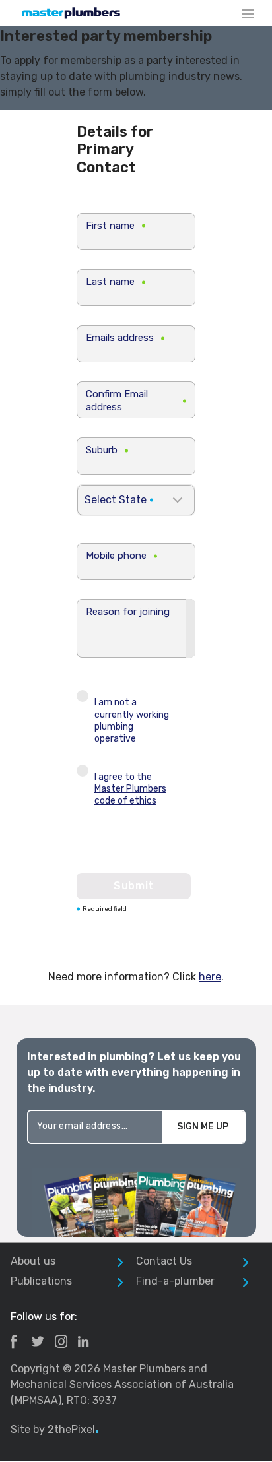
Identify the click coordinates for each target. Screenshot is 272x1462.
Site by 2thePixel (55, 1429)
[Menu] (247, 13)
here (210, 976)
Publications (41, 1281)
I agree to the (130, 788)
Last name (110, 282)
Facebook (13, 1341)
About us (33, 1261)
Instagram (61, 1341)
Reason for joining (128, 612)
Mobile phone (116, 555)
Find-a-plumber (175, 1281)
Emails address (120, 338)
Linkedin (83, 1341)
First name (110, 226)
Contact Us (164, 1261)
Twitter (37, 1341)
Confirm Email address (117, 400)
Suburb (102, 450)
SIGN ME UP (202, 1126)
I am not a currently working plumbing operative (131, 720)
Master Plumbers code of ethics (130, 794)
